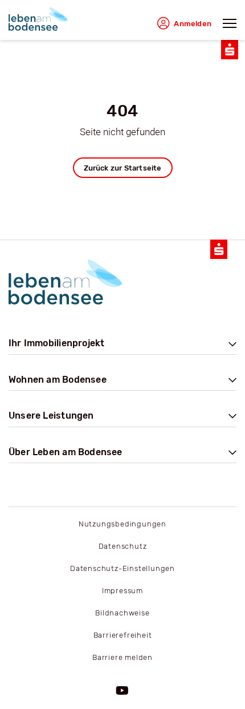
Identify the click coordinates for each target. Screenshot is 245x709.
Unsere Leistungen (51, 415)
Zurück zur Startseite (123, 168)
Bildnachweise (122, 613)
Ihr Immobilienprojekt (56, 343)
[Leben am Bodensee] (38, 19)
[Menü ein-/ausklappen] (229, 27)
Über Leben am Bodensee (65, 452)
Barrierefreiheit (122, 635)
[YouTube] (122, 691)
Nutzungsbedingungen (122, 524)
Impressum (122, 590)
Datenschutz (123, 546)
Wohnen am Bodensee (58, 379)
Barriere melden (122, 657)
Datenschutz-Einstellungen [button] (122, 568)
